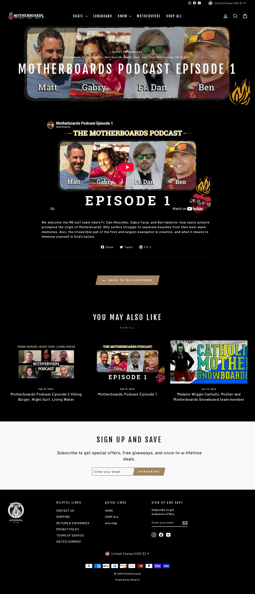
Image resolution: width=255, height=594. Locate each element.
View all (127, 327)
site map (111, 523)
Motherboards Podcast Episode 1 (127, 394)
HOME (109, 510)
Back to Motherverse (130, 280)
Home (116, 51)
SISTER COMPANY (68, 541)
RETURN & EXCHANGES (72, 523)
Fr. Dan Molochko (92, 57)
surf (144, 57)
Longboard (102, 16)
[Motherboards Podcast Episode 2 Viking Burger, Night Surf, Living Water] (46, 362)
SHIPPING (63, 516)
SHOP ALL (112, 516)
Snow (123, 16)
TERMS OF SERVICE (70, 535)
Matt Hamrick (113, 57)
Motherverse (149, 16)
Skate (79, 16)
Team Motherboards (161, 57)
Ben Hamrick (72, 57)
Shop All (174, 16)
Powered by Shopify (127, 579)
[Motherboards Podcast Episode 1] (127, 362)
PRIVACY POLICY (68, 529)
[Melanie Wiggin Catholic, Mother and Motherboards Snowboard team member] (209, 362)
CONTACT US (65, 510)
